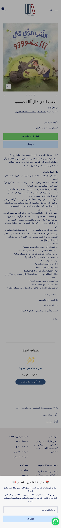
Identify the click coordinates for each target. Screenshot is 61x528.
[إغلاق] (4, 480)
